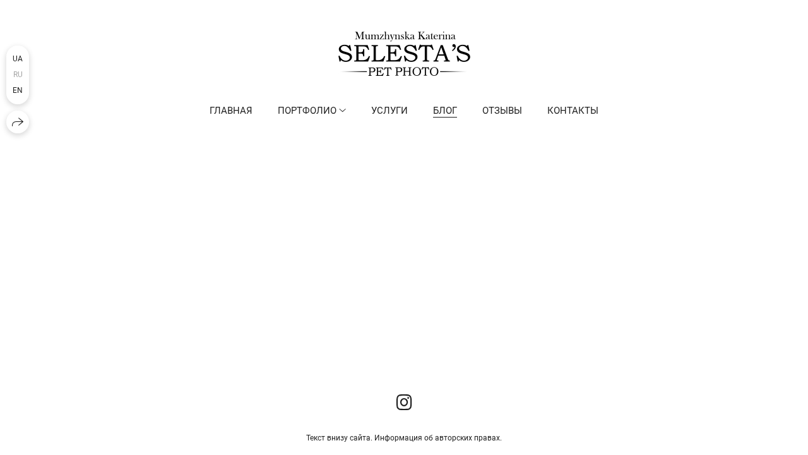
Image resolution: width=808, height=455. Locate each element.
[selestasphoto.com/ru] (404, 54)
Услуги (389, 110)
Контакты (572, 110)
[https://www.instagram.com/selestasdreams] (404, 402)
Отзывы (502, 110)
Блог (445, 110)
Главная (231, 110)
